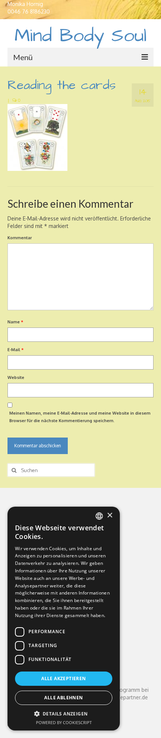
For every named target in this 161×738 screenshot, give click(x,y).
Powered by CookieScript (64, 722)
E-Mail (15, 349)
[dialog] (63, 618)
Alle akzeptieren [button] (63, 678)
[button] (63, 714)
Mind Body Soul (81, 36)
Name (15, 321)
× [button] (109, 515)
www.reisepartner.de (123, 697)
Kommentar (19, 237)
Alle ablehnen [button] (63, 697)
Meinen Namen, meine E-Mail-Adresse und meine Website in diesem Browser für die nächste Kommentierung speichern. (80, 417)
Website (15, 377)
